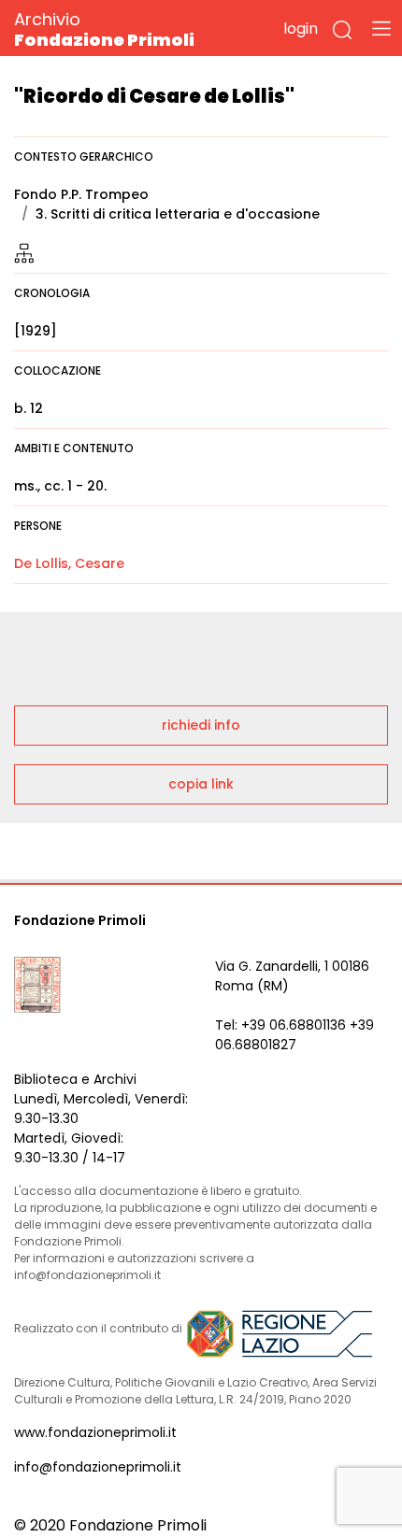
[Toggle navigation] (381, 28)
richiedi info (201, 725)
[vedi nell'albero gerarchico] (24, 252)
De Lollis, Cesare (69, 563)
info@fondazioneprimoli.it (97, 1467)
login (300, 28)
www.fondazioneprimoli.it (95, 1432)
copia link (201, 784)
